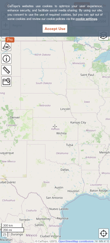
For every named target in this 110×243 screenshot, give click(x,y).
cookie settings (86, 18)
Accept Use (55, 29)
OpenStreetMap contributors (75, 241)
